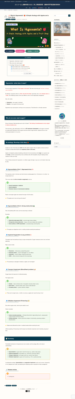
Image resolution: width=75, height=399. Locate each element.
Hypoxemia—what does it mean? (16, 61)
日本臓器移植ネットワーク (59, 106)
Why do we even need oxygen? (16, 63)
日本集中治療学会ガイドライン (60, 94)
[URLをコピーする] (29, 391)
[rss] (68, 1)
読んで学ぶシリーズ (60, 53)
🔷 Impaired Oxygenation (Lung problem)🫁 (19, 69)
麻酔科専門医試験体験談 (60, 57)
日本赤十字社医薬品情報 (59, 101)
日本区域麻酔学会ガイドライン (60, 88)
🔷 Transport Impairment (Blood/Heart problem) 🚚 (20, 71)
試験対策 (58, 66)
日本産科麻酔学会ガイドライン (60, 90)
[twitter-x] (65, 1)
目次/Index (57, 42)
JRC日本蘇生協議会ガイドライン (60, 104)
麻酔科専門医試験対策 (60, 45)
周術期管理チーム (59, 62)
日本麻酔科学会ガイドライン (60, 83)
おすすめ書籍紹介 (59, 68)
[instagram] (67, 1)
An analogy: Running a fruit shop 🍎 (17, 65)
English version (8, 19)
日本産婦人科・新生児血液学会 (60, 97)
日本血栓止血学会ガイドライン (60, 99)
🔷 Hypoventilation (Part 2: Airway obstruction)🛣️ (20, 68)
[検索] (69, 1)
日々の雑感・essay (59, 75)
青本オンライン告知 (59, 60)
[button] (27, 391)
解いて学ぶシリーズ (59, 51)
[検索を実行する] (69, 16)
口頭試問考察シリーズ (60, 55)
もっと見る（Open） (27, 73)
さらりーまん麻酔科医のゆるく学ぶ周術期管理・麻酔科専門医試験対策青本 (37, 4)
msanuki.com (57, 108)
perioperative (13, 19)
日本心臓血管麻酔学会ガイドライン (61, 85)
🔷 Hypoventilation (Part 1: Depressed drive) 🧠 (20, 66)
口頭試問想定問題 (59, 47)
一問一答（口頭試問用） (60, 49)
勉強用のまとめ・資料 (60, 64)
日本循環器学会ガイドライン (60, 92)
